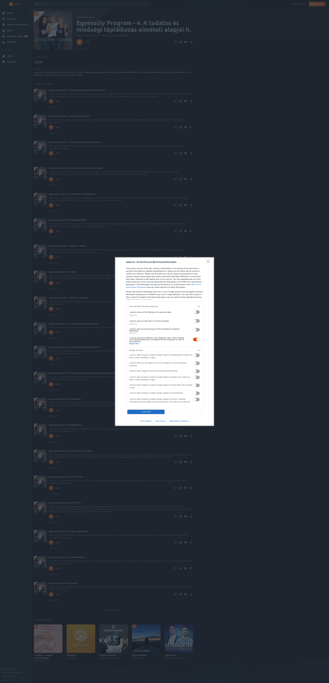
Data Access (161, 421)
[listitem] (164, 306)
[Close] (209, 262)
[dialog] (164, 341)
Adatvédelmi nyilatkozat (179, 421)
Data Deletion (146, 421)
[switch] (196, 312)
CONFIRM (146, 412)
